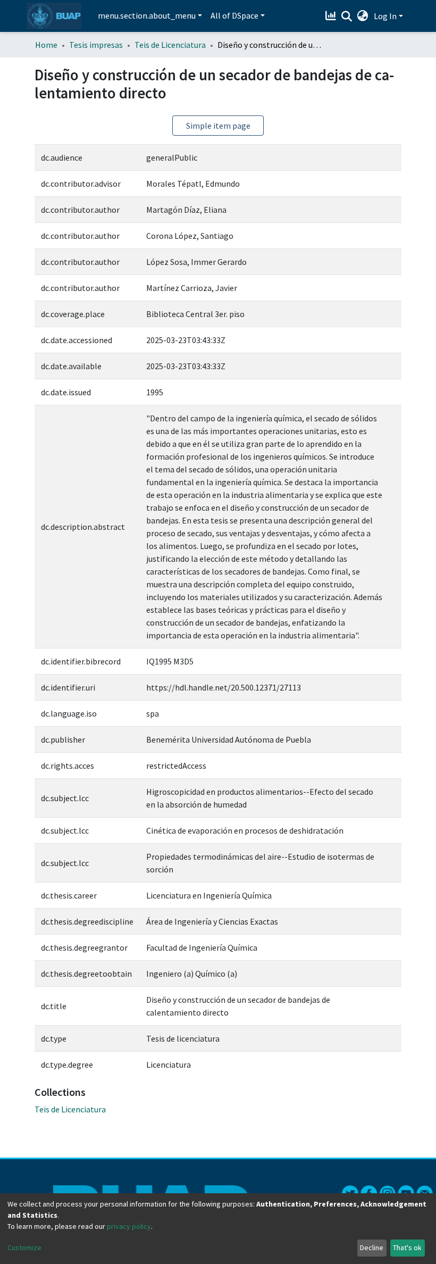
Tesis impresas (96, 44)
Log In (385, 16)
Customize (24, 1247)
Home (46, 44)
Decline (371, 1247)
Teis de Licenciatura (170, 44)
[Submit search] (347, 16)
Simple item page (218, 125)
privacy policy (129, 1226)
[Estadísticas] (332, 16)
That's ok (407, 1247)
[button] (363, 16)
